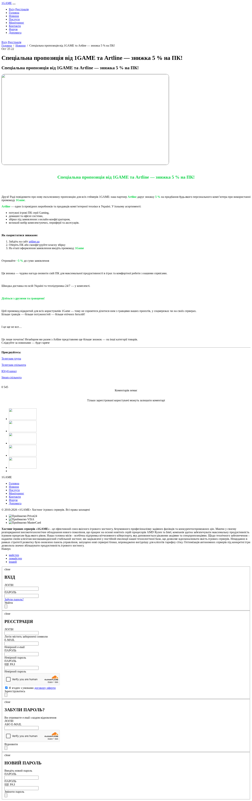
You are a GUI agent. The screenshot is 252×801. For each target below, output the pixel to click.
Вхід (12, 9)
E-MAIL (9, 639)
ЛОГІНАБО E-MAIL (13, 722)
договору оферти (45, 687)
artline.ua (34, 241)
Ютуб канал (9, 371)
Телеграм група (11, 358)
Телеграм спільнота (13, 364)
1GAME (6, 3)
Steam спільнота (11, 377)
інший (13, 561)
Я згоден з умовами (32, 687)
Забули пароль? (14, 599)
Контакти (15, 26)
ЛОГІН (8, 585)
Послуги (14, 19)
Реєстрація (22, 9)
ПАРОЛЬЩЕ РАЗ (10, 662)
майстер (14, 555)
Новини (14, 16)
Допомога (15, 32)
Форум (13, 29)
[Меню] (14, 4)
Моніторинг (16, 22)
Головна (14, 12)
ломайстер (15, 558)
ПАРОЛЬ (10, 592)
